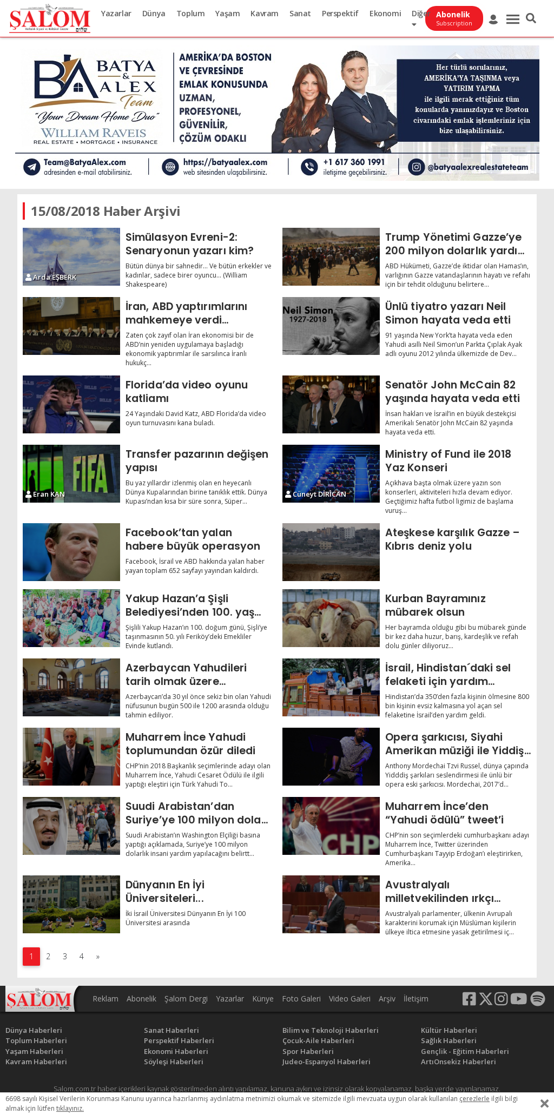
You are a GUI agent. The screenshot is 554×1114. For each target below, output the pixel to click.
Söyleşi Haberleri (173, 1061)
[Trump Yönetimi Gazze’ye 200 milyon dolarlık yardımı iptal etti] (331, 257)
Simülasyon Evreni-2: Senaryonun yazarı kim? (190, 244)
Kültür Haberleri (449, 1030)
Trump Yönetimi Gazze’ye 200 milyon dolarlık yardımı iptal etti (458, 244)
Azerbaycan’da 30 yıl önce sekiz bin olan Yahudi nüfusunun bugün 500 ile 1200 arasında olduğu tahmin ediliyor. (198, 706)
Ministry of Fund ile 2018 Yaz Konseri (448, 460)
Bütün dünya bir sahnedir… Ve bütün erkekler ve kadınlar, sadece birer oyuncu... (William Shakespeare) (199, 275)
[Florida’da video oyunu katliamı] (71, 404)
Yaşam (227, 13)
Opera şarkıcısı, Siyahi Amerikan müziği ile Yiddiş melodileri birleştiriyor (454, 743)
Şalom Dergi (186, 998)
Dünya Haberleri (33, 1030)
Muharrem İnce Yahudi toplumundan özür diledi (190, 743)
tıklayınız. (70, 1108)
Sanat (300, 13)
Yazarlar (116, 13)
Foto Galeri (301, 998)
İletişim (416, 998)
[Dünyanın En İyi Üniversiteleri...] (71, 904)
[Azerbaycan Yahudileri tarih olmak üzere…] (71, 687)
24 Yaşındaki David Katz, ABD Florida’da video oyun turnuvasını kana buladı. (196, 418)
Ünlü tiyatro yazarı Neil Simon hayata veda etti (448, 313)
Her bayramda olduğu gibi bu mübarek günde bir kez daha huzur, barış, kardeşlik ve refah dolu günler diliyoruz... (455, 636)
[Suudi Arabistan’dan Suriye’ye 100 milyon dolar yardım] (71, 826)
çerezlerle (474, 1098)
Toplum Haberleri (36, 1040)
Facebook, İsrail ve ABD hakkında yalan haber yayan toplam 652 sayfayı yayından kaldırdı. (195, 566)
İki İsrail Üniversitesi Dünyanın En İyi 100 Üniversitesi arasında (186, 918)
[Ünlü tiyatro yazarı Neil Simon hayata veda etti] (331, 326)
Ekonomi (385, 13)
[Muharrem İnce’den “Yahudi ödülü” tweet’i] (331, 826)
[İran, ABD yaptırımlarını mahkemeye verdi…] (71, 326)
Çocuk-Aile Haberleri (318, 1040)
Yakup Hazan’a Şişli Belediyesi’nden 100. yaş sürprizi (190, 605)
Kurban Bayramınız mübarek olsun (435, 605)
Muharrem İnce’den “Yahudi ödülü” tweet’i (444, 813)
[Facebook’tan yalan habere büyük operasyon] (71, 552)
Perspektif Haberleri (179, 1040)
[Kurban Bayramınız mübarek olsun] (331, 618)
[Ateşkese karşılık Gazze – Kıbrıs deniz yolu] (331, 552)
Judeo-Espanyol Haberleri (326, 1061)
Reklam (105, 998)
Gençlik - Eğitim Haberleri (465, 1051)
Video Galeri (350, 998)
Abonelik (141, 998)
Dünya (154, 13)
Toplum (190, 13)
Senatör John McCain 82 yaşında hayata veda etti (452, 391)
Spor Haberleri (308, 1051)
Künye (263, 998)
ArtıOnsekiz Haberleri (458, 1061)
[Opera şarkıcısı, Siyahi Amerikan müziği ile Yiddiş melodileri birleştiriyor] (331, 757)
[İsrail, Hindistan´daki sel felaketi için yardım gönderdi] (331, 687)
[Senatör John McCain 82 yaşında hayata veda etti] (331, 404)
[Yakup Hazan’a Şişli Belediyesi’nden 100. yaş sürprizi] (71, 618)
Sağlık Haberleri (449, 1040)
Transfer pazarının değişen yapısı (197, 460)
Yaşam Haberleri (34, 1051)
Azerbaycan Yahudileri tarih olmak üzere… (186, 674)
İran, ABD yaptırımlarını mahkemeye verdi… (186, 313)
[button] (531, 18)
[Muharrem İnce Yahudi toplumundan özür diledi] (71, 757)
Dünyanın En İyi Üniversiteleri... (165, 891)
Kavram (264, 13)
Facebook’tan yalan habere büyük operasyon (193, 539)
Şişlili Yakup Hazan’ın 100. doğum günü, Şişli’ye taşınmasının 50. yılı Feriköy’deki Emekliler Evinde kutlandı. (196, 636)
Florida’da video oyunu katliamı (187, 391)
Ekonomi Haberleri (176, 1051)
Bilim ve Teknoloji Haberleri (330, 1030)
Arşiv (387, 998)
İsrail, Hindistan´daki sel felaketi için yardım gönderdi (448, 674)
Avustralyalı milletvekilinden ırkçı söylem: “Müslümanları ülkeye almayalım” (446, 891)
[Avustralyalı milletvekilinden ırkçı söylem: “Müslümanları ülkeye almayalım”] (331, 904)
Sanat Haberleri (171, 1030)
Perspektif (340, 13)
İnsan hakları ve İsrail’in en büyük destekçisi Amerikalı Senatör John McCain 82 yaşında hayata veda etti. (450, 423)
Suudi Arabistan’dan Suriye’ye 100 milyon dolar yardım (196, 813)
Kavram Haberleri (36, 1061)
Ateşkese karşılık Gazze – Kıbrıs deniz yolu (452, 539)
